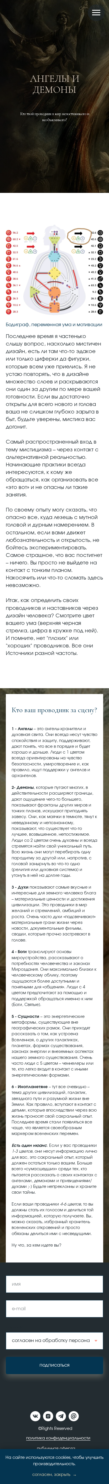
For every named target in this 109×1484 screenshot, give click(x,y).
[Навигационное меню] (96, 13)
